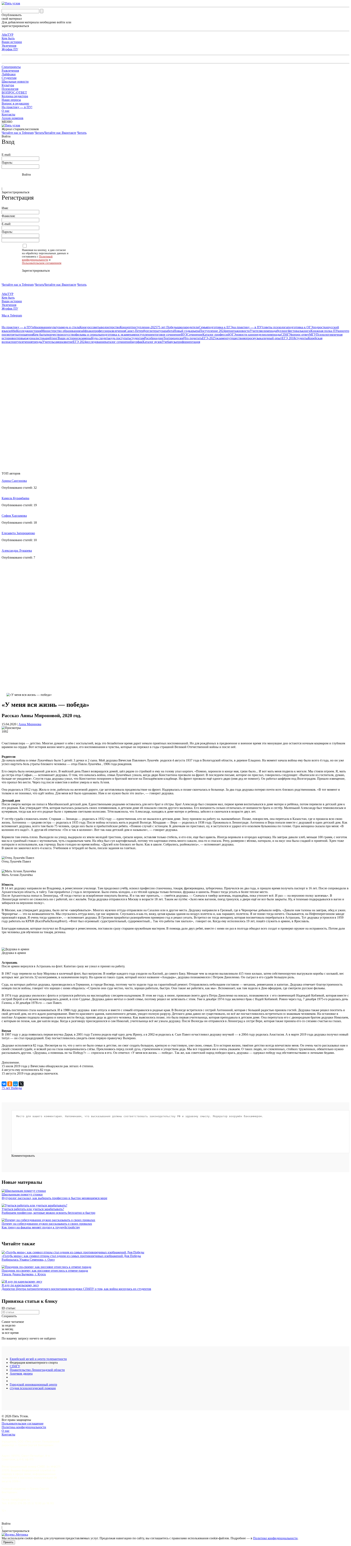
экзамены (84, 338)
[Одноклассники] (9, 1083)
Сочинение (195, 334)
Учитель (48, 342)
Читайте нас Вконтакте (60, 132)
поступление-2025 (144, 327)
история (35, 331)
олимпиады (273, 334)
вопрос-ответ (300, 334)
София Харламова (14, 515)
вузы (173, 342)
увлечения (25, 342)
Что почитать (193, 338)
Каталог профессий (216, 334)
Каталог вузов (152, 342)
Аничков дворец (21, 1373)
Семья (203, 327)
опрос (249, 338)
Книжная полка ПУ (324, 331)
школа (181, 327)
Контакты (8, 114)
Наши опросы (11, 100)
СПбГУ (286, 334)
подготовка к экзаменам (118, 334)
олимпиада (269, 331)
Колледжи (23, 331)
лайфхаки (86, 331)
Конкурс (85, 327)
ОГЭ (233, 334)
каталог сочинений (118, 342)
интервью (19, 338)
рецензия (177, 338)
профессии (100, 331)
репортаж (231, 331)
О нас (6, 110)
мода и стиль (70, 327)
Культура (8, 85)
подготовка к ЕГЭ (220, 327)
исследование (95, 342)
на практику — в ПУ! (248, 327)
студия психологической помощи (33, 1388)
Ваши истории (12, 42)
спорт (14, 342)
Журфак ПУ (10, 49)
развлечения (116, 331)
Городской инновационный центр (33, 1384)
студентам (137, 338)
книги (306, 331)
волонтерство (110, 327)
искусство (68, 334)
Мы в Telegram (12, 315)
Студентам (9, 78)
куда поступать (119, 338)
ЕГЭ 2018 (288, 338)
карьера (194, 331)
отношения (25, 334)
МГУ (312, 334)
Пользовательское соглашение (22, 1423)
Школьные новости (15, 81)
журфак (137, 342)
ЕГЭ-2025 (209, 338)
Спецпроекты (11, 67)
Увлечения (9, 45)
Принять (8, 1542)
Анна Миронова (29, 724)
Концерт (126, 327)
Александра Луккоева (17, 550)
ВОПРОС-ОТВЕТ (14, 92)
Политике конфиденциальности (275, 1538)
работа (169, 331)
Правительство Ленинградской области (37, 1370)
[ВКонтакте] (4, 1083)
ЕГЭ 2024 (79, 342)
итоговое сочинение (167, 334)
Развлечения (10, 70)
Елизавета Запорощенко (18, 533)
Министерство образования (60, 331)
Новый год (181, 331)
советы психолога (275, 327)
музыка (258, 338)
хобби (12, 331)
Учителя (255, 331)
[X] (21, 1083)
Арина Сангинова (14, 480)
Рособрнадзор (153, 338)
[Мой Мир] (15, 1083)
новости (244, 331)
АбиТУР (7, 34)
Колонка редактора (15, 96)
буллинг (282, 331)
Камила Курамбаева (15, 498)
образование (41, 327)
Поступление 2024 (212, 331)
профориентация (188, 342)
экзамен (221, 338)
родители (192, 327)
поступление (144, 334)
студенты (301, 338)
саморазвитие (63, 342)
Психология (10, 89)
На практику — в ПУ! (17, 107)
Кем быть (8, 38)
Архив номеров (12, 118)
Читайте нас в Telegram (18, 132)
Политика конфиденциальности (24, 1427)
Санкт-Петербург (137, 331)
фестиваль (295, 331)
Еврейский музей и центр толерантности (38, 1359)
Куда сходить (100, 338)
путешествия (236, 338)
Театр (167, 338)
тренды (37, 342)
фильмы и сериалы (88, 334)
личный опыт (272, 338)
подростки (320, 327)
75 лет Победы (167, 327)
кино (341, 331)
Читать (39, 132)
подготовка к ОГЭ (300, 327)
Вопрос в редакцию (15, 103)
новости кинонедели (250, 334)
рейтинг (52, 338)
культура (56, 327)
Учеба (166, 342)
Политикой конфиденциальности (37, 258)
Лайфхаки (9, 74)
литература (157, 331)
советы (96, 327)
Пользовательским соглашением (41, 263)
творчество (53, 334)
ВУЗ (184, 334)
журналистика (36, 338)
